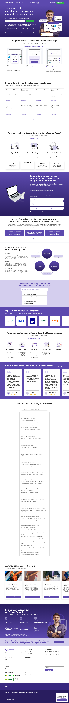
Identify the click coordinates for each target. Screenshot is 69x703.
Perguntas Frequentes (9, 668)
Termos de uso (8, 666)
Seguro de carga (28, 659)
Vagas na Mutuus (8, 661)
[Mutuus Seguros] (34, 3)
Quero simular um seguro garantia (36, 211)
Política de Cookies (63, 698)
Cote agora (8, 100)
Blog (23, 2)
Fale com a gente (28, 674)
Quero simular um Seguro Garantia (11, 276)
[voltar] (59, 568)
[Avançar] (61, 313)
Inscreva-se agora (49, 670)
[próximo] (62, 568)
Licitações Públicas (28, 653)
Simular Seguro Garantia (33, 138)
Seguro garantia (28, 663)
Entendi (62, 699)
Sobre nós (18, 2)
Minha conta (52, 2)
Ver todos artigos (48, 661)
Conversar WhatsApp (24, 629)
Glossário (26, 672)
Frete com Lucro (28, 651)
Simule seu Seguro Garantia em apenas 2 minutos (34, 46)
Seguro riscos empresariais (30, 665)
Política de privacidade (9, 664)
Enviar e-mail (37, 630)
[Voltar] (59, 313)
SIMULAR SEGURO (29, 20)
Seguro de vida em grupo (29, 661)
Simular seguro (60, 2)
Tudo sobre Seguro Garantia (34, 601)
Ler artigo (13, 596)
